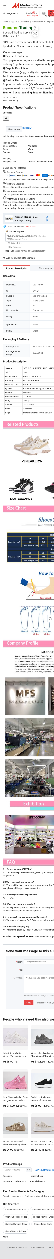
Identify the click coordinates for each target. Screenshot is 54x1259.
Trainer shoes (36, 1176)
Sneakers (7, 1176)
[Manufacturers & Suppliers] (27, 5)
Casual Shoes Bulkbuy (15, 1231)
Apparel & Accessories (20, 21)
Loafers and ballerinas (13, 1181)
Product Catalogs (45, 1169)
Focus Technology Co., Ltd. (38, 1247)
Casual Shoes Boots (43, 1224)
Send (28, 1002)
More (5, 1236)
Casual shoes (36, 1181)
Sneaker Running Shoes (16, 1224)
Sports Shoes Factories (16, 1216)
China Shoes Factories (15, 1209)
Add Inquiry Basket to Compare (20, 257)
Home (5, 21)
